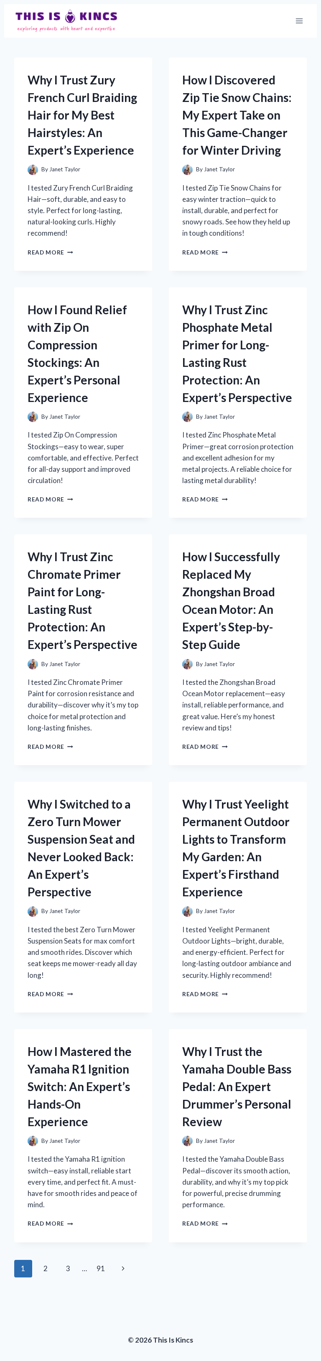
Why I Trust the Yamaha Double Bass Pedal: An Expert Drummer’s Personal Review (236, 1086)
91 (101, 1268)
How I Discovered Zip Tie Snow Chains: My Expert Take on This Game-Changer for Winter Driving (237, 115)
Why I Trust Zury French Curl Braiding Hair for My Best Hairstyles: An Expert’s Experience (82, 115)
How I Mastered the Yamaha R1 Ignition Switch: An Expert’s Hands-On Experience (80, 1086)
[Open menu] (299, 20)
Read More (50, 252)
